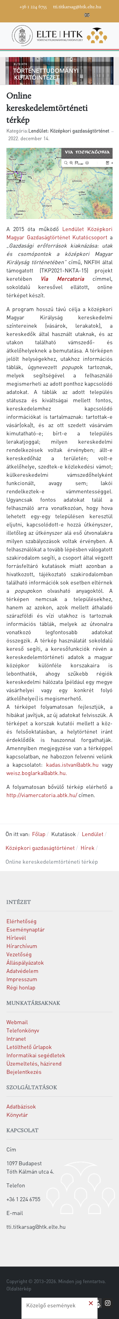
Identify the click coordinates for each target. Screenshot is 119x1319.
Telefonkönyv (22, 1030)
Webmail (17, 1021)
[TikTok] (69, 14)
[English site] (87, 16)
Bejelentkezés (23, 1071)
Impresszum (21, 978)
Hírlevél (16, 937)
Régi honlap (20, 987)
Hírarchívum (21, 945)
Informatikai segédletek (35, 1055)
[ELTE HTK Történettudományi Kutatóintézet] (59, 34)
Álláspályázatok (25, 962)
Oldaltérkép (18, 1289)
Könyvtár (17, 1114)
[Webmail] (78, 14)
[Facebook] (32, 14)
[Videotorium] (41, 14)
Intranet (16, 1038)
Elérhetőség (21, 920)
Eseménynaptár (25, 929)
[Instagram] (60, 14)
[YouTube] (51, 14)
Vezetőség (19, 954)
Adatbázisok (21, 1106)
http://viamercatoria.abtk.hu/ (41, 794)
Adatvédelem (22, 970)
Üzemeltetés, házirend (34, 1063)
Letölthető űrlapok (29, 1046)
